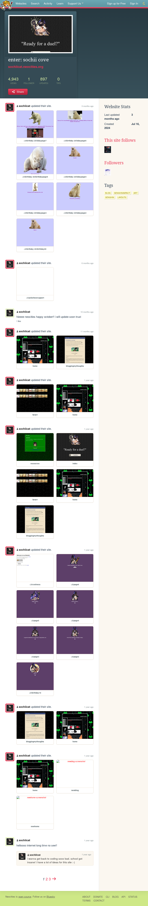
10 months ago (86, 311)
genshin (109, 197)
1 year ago (88, 380)
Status (132, 896)
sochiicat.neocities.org (25, 66)
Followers (113, 163)
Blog (115, 896)
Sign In (134, 3)
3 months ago (87, 106)
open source (24, 896)
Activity (48, 3)
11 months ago (86, 331)
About (86, 896)
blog (107, 193)
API (123, 896)
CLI (107, 896)
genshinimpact (122, 193)
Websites (21, 3)
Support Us (74, 3)
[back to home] (6, 5)
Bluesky (51, 896)
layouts (122, 197)
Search (35, 3)
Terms (86, 900)
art (135, 193)
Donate (98, 896)
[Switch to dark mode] (144, 3)
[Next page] (54, 878)
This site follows (120, 140)
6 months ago (87, 263)
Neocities (10, 896)
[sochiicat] (10, 107)
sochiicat (24, 106)
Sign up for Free (116, 3)
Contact (99, 900)
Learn (60, 3)
